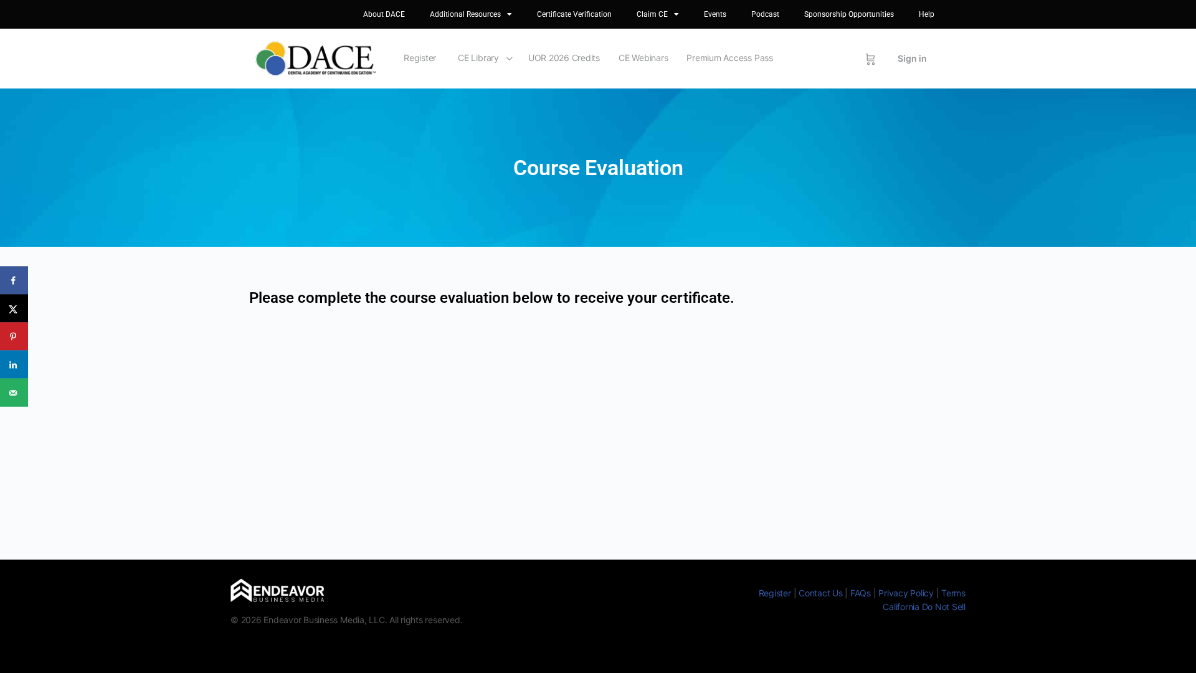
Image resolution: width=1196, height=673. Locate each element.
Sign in (912, 58)
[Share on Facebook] (14, 281)
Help (926, 14)
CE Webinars (643, 57)
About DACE (384, 14)
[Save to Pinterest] (14, 337)
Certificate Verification (574, 14)
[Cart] (870, 58)
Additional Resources (465, 14)
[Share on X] (14, 309)
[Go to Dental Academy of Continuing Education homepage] (315, 58)
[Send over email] (14, 393)
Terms (953, 593)
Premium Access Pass (729, 57)
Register (420, 57)
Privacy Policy (906, 593)
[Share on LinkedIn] (14, 365)
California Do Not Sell (924, 606)
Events (715, 14)
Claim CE (652, 14)
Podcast (765, 14)
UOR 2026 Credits (564, 57)
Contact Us (821, 593)
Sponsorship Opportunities (849, 14)
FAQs (860, 593)
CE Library (478, 57)
